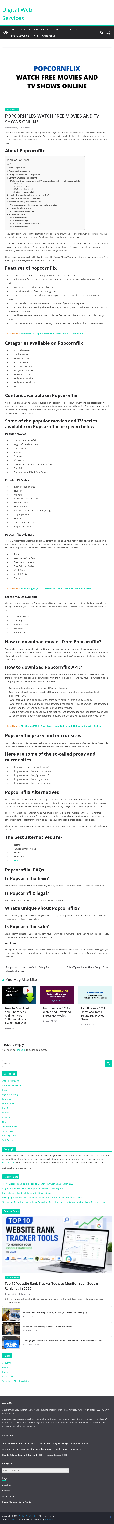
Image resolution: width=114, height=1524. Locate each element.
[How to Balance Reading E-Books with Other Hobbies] (11, 1328)
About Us (6, 1362)
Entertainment (12, 110)
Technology (7, 1131)
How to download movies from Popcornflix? (29, 195)
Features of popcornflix (19, 171)
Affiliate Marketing (10, 1080)
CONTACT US (8, 1162)
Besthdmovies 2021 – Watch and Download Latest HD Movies (57, 1011)
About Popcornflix (17, 167)
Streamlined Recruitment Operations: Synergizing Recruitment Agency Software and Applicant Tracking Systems (54, 1202)
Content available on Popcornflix (24, 177)
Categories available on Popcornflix (25, 174)
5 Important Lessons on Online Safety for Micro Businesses (27, 969)
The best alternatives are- (23, 211)
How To (57, 29)
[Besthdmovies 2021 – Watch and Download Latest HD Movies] (57, 988)
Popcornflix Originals (25, 189)
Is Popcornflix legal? (21, 220)
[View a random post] (108, 32)
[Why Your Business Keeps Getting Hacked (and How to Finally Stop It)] (11, 1314)
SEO (4, 1121)
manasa (28, 127)
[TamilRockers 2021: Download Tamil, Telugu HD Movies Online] (95, 988)
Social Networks (20, 36)
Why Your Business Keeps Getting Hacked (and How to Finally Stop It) (34, 1188)
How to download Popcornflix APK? (25, 198)
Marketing (39, 29)
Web (36, 36)
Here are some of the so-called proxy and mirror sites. (35, 205)
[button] (47, 29)
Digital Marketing (10, 1094)
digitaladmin (25, 1294)
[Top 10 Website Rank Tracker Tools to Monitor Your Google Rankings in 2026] (57, 1244)
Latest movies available (26, 192)
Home (5, 1372)
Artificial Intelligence (11, 1085)
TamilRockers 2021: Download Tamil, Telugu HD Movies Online (93, 1013)
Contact (5, 1367)
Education (7, 1099)
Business (25, 29)
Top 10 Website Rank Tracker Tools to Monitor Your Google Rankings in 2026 (37, 1184)
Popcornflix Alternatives (20, 208)
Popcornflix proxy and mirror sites (25, 201)
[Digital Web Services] (5, 32)
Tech (13, 29)
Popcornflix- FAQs (17, 214)
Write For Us (48, 36)
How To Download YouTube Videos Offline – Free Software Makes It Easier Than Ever (17, 1015)
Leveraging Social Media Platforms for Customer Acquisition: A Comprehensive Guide (42, 1197)
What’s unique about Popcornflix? (27, 223)
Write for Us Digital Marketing (16, 1381)
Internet (70, 29)
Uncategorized (9, 1135)
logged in (21, 1049)
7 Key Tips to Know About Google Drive (87, 967)
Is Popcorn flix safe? (21, 227)
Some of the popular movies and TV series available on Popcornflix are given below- (47, 181)
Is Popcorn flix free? (21, 217)
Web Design (7, 1140)
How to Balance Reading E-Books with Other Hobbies (26, 1193)
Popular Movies (23, 184)
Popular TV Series (24, 186)
